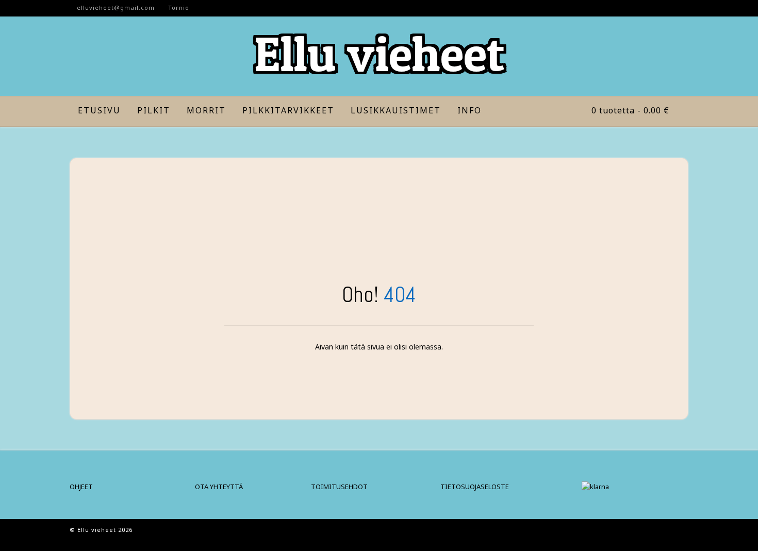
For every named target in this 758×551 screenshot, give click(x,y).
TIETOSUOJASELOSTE (474, 486)
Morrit (206, 110)
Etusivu (99, 110)
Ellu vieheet (379, 53)
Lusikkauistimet (396, 110)
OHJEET (81, 486)
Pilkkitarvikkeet (288, 110)
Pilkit (153, 110)
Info (469, 110)
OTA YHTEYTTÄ (219, 486)
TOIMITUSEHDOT (339, 486)
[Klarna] (595, 486)
